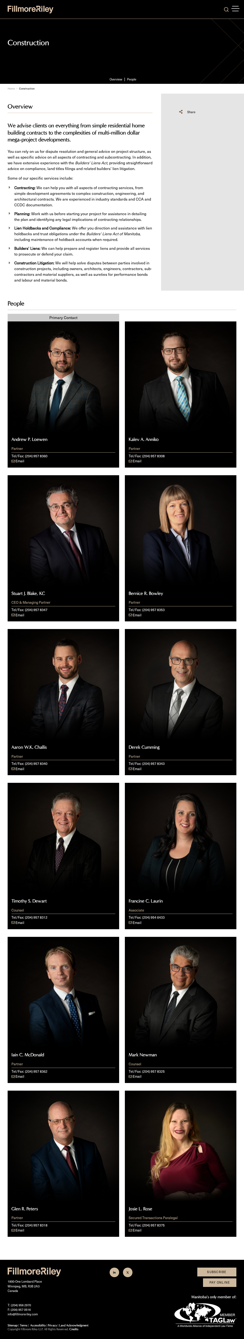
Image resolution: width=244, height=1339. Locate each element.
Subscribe (217, 1272)
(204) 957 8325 (153, 1071)
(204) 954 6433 (153, 917)
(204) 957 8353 (153, 609)
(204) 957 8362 (36, 1071)
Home (11, 88)
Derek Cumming (144, 747)
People (131, 79)
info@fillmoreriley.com (23, 1314)
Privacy (52, 1325)
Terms (23, 1325)
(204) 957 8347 (36, 609)
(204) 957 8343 (153, 763)
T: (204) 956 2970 (19, 1305)
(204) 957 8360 (36, 455)
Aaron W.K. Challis (29, 747)
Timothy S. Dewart (29, 901)
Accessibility (38, 1325)
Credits (73, 1329)
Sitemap (13, 1325)
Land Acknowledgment (73, 1325)
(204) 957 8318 (36, 1225)
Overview (116, 79)
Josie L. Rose (140, 1208)
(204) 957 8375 (153, 1225)
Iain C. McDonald (27, 1054)
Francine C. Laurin (146, 901)
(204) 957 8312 (36, 917)
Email (19, 461)
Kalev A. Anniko (144, 439)
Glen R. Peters (24, 1208)
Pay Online (219, 1282)
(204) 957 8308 (153, 455)
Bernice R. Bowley (146, 593)
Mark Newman (143, 1054)
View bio (63, 423)
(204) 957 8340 (36, 763)
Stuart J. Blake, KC (28, 593)
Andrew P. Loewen (29, 439)
